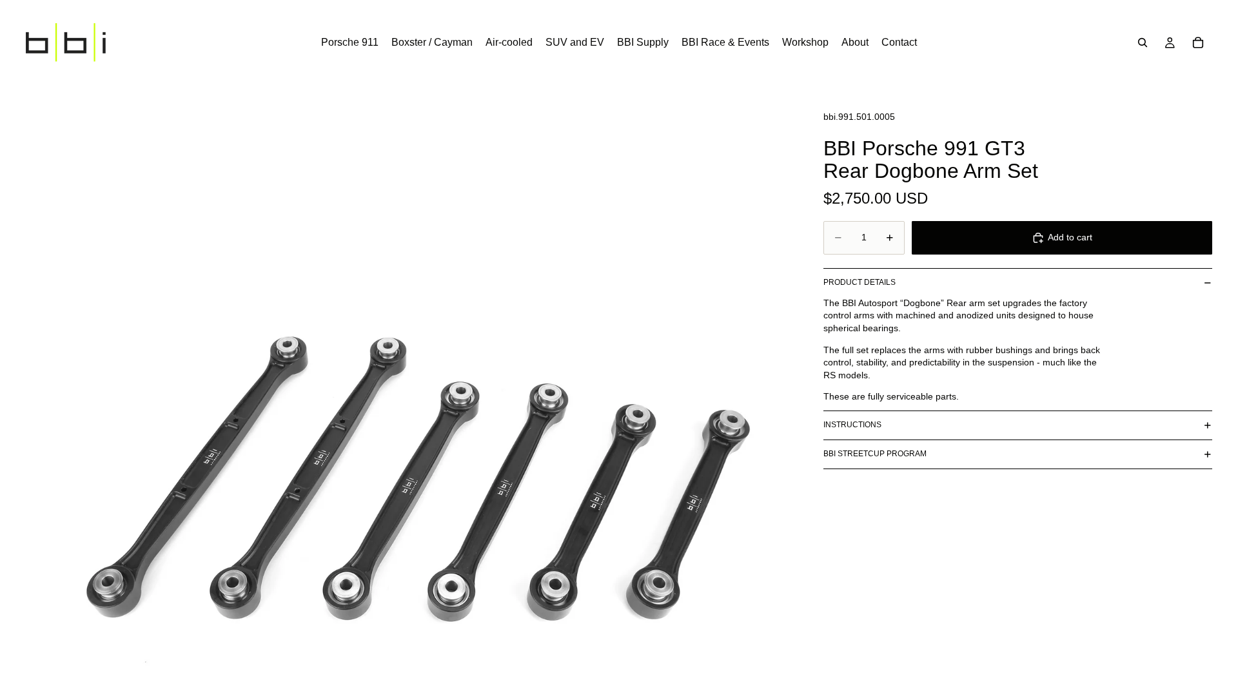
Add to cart (1070, 237)
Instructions (852, 424)
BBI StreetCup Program (875, 453)
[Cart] (1198, 42)
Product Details (859, 282)
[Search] (1142, 42)
